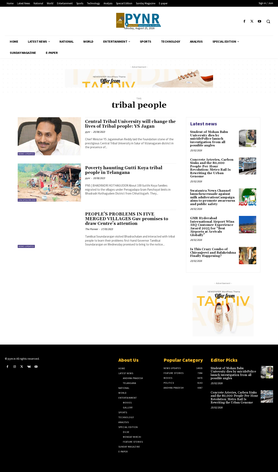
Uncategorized (27, 200)
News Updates (26, 154)
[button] (268, 21)
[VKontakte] (29, 366)
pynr (87, 132)
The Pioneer (91, 229)
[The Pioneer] (139, 20)
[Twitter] (252, 21)
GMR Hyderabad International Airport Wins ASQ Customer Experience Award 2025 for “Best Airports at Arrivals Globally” (212, 226)
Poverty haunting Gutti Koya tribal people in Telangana (123, 170)
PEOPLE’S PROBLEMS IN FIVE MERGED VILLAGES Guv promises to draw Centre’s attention (126, 219)
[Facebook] (244, 21)
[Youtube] (259, 21)
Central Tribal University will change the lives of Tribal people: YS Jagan (130, 124)
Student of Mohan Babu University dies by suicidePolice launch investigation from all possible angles (209, 138)
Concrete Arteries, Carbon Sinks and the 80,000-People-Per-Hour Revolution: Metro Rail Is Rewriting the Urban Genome (211, 168)
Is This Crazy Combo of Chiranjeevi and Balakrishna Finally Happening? (213, 252)
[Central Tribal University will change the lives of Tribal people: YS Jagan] (49, 136)
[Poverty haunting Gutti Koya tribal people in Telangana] (49, 183)
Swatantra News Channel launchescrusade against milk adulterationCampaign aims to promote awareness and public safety (212, 197)
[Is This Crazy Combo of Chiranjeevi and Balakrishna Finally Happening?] (247, 255)
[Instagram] (14, 366)
